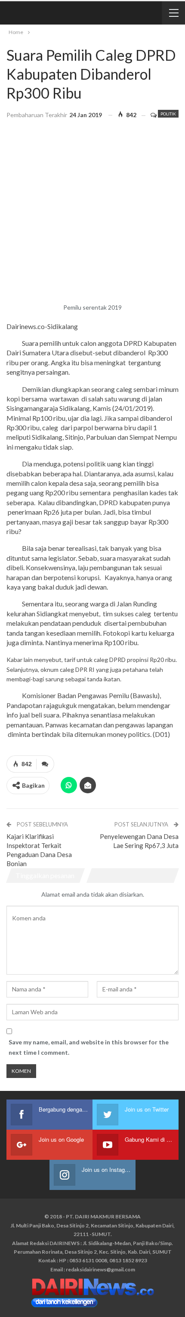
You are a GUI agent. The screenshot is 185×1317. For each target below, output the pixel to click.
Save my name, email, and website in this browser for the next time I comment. (89, 1047)
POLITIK (168, 113)
